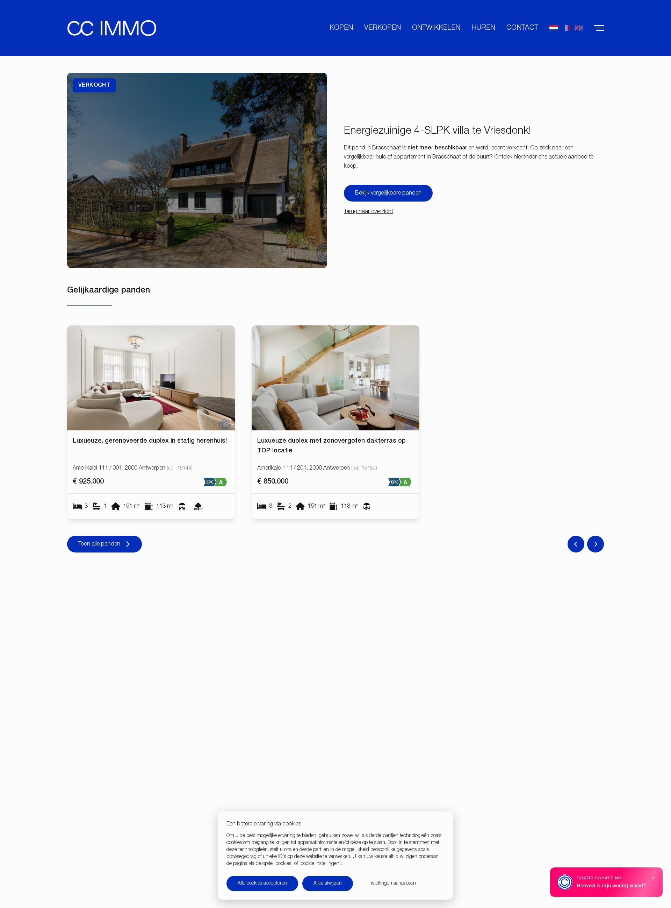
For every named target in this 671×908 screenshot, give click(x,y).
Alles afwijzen (327, 883)
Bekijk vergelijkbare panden (388, 193)
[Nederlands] (553, 28)
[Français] (566, 28)
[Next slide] (595, 544)
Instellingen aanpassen (392, 883)
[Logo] (112, 28)
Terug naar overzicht (368, 211)
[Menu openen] (599, 28)
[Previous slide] (576, 544)
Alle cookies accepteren (262, 883)
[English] (579, 28)
